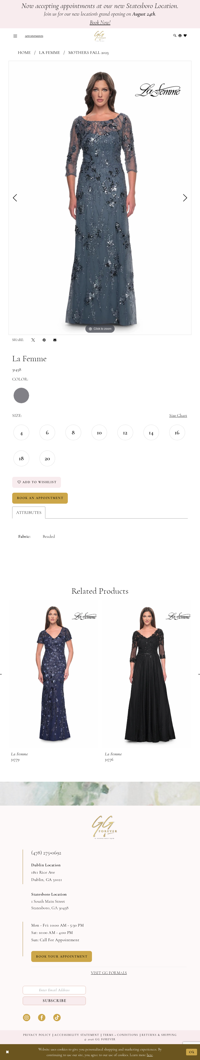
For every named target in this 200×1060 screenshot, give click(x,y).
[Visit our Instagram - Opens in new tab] (26, 1017)
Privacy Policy (37, 1035)
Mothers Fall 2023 (88, 52)
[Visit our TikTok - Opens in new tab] (57, 1017)
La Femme (49, 52)
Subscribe (55, 1000)
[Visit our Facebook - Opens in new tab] (42, 1017)
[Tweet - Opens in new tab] (33, 340)
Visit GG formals (109, 973)
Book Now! (100, 22)
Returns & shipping (159, 1035)
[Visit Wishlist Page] (185, 35)
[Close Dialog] (7, 1052)
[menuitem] (15, 36)
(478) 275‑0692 (46, 853)
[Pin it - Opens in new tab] (44, 340)
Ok (192, 1052)
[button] (15, 36)
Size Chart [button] (178, 415)
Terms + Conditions (120, 1035)
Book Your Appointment (62, 957)
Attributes (28, 512)
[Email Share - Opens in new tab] (55, 340)
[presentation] (53, 674)
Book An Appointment (40, 498)
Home (24, 52)
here (150, 1055)
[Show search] (175, 35)
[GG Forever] (100, 35)
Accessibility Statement (76, 1035)
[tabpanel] (100, 198)
